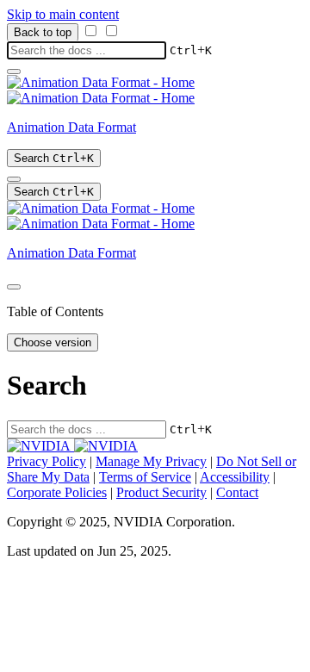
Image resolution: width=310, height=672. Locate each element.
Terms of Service (145, 477)
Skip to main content (63, 14)
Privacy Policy (46, 461)
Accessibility (235, 477)
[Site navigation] (14, 71)
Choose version (52, 342)
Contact (237, 492)
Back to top (42, 32)
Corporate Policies (57, 492)
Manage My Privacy (151, 461)
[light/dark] (14, 179)
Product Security (161, 492)
